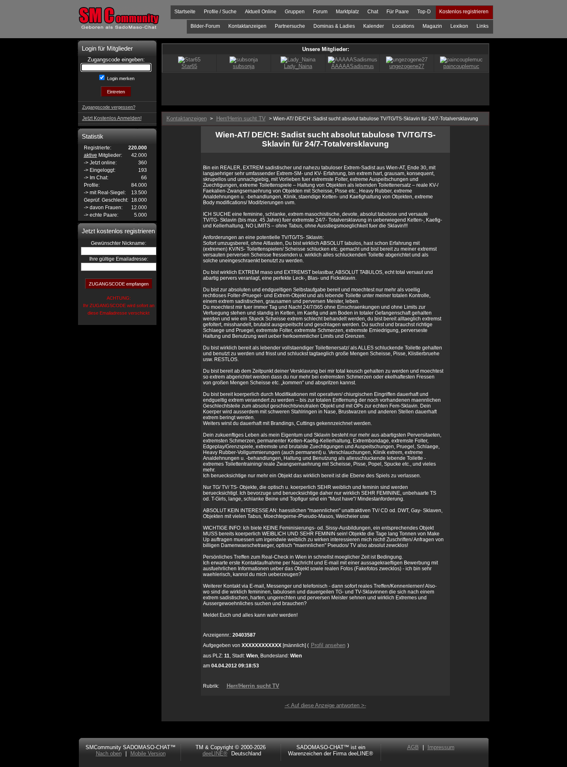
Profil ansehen (328, 645)
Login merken (120, 78)
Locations (403, 26)
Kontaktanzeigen (247, 26)
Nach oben (109, 753)
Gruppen (295, 12)
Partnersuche (290, 26)
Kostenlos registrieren (464, 12)
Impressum (441, 747)
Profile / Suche (220, 12)
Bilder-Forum (205, 26)
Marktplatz (347, 12)
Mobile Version (148, 753)
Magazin (432, 26)
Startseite (185, 12)
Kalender (373, 26)
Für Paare (397, 12)
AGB (413, 747)
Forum (320, 12)
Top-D (424, 12)
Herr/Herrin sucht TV (253, 686)
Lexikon (459, 26)
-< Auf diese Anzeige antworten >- (325, 705)
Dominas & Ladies (334, 26)
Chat (372, 12)
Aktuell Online (260, 12)
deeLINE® (215, 753)
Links (483, 26)
